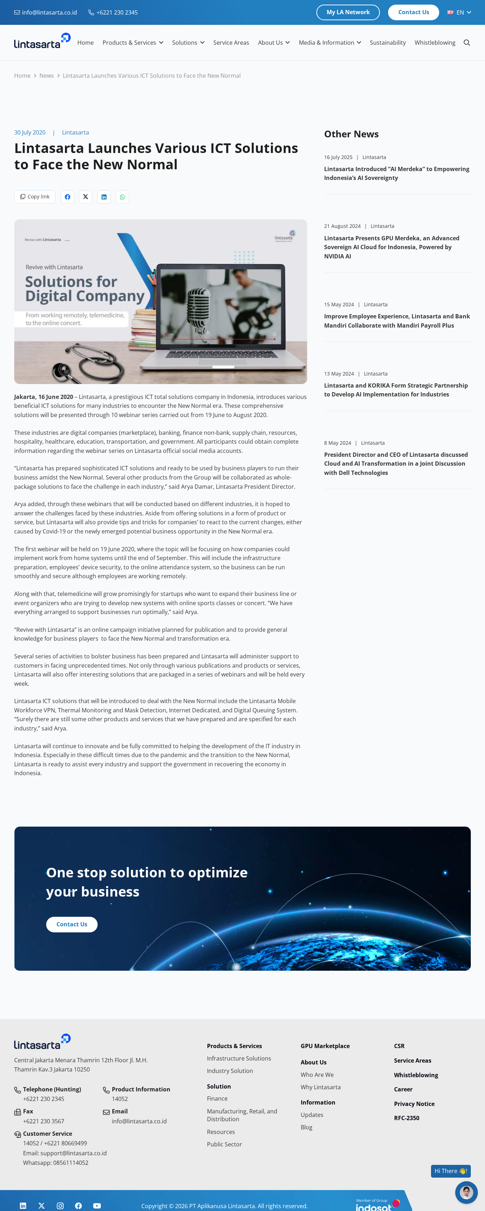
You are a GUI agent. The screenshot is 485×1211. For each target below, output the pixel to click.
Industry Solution (230, 1071)
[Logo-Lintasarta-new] (42, 42)
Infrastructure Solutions (239, 1058)
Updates (312, 1115)
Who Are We (317, 1075)
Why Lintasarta (321, 1087)
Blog (306, 1127)
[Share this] (67, 197)
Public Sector (224, 1144)
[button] (459, 12)
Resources (221, 1132)
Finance (217, 1098)
